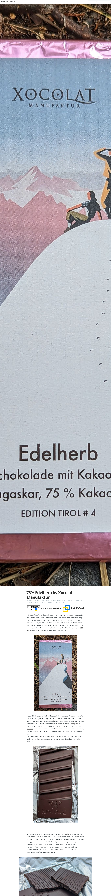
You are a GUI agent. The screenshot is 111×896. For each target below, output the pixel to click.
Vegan (77, 600)
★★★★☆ (40, 600)
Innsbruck (69, 615)
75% (69, 600)
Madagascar (74, 724)
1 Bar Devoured (57, 602)
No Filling (29, 602)
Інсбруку (68, 834)
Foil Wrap (49, 602)
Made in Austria (47, 600)
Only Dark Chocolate (8, 2)
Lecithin (44, 602)
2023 (64, 602)
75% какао (62, 850)
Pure (81, 600)
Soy (40, 602)
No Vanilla (35, 602)
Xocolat (73, 600)
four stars (30, 729)
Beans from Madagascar (60, 600)
